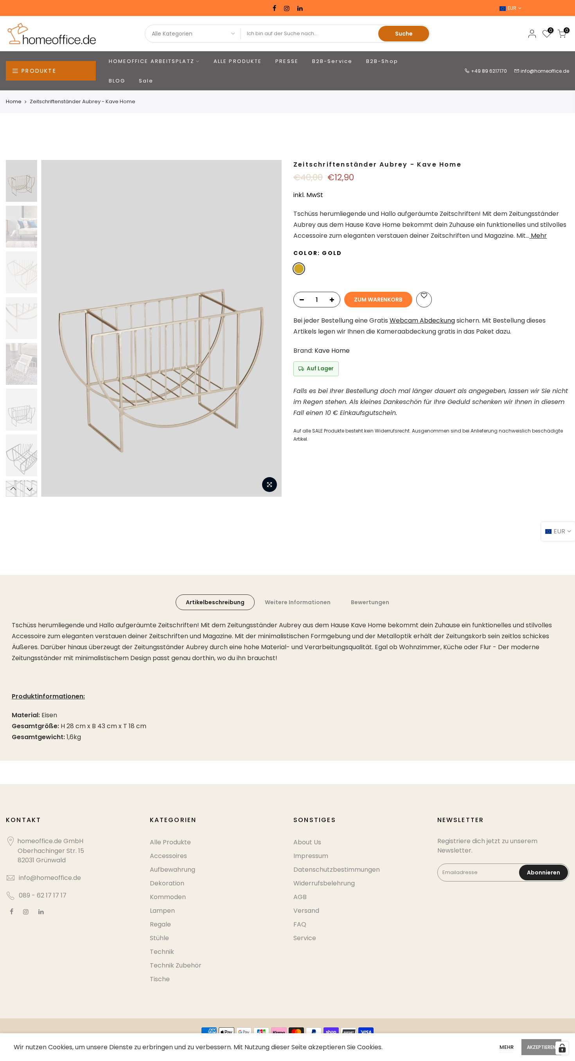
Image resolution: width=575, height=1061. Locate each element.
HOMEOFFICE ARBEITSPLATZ (151, 61)
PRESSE (286, 61)
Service (304, 938)
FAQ (299, 924)
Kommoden (168, 896)
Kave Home (332, 350)
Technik (162, 951)
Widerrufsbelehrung (324, 883)
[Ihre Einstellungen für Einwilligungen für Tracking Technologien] (562, 1048)
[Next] (267, 328)
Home (14, 101)
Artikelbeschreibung (215, 602)
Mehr (538, 235)
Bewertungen (370, 602)
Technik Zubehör (175, 965)
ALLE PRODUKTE (238, 61)
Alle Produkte (170, 842)
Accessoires (168, 855)
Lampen (162, 910)
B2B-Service (332, 61)
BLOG (117, 80)
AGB (300, 896)
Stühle (159, 938)
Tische (160, 979)
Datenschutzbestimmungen (336, 869)
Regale (160, 924)
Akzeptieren (541, 1047)
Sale (146, 80)
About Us (307, 842)
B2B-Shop (382, 61)
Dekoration (167, 883)
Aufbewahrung (172, 869)
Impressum (310, 855)
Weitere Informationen (298, 602)
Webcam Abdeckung (422, 320)
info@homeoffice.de (545, 71)
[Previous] (54, 328)
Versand (306, 910)
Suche (404, 34)
